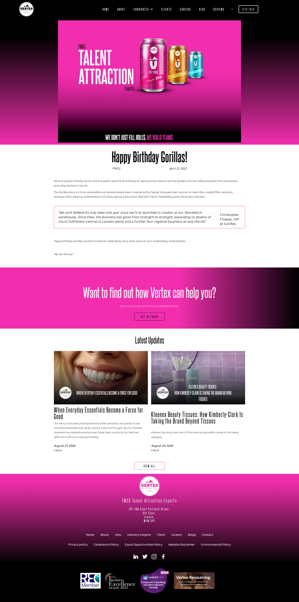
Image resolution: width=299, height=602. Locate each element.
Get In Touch (149, 316)
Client (161, 534)
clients (166, 9)
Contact (207, 534)
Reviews (219, 9)
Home (106, 9)
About (121, 9)
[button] (143, 9)
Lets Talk (248, 9)
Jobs (118, 534)
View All (149, 466)
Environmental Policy (216, 544)
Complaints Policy (106, 544)
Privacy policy (78, 544)
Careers (185, 9)
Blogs (192, 534)
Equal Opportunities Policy (143, 544)
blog (202, 9)
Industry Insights (139, 534)
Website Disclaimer (181, 544)
